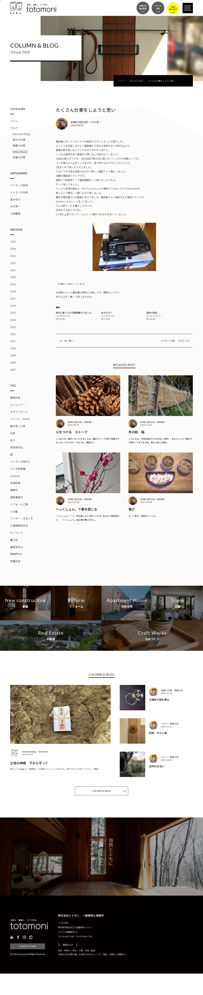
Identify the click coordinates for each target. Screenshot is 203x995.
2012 (13, 334)
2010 (13, 348)
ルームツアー (17, 405)
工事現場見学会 (19, 525)
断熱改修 (15, 397)
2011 (13, 341)
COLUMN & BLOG (101, 791)
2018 (13, 291)
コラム (14, 121)
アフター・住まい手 (21, 518)
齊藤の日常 (19, 145)
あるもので (106, 312)
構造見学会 (16, 547)
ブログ (14, 128)
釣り (12, 440)
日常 (12, 433)
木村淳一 (15, 206)
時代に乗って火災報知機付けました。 (74, 312)
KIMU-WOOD (20, 151)
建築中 (14, 490)
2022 (13, 263)
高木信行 (15, 199)
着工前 (14, 540)
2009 (13, 355)
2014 (13, 320)
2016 (13, 306)
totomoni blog (21, 134)
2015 (13, 313)
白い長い (69, 340)
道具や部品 (151, 312)
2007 (13, 370)
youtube (15, 476)
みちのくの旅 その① (173, 340)
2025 (13, 241)
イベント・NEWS (20, 419)
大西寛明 (15, 213)
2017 (13, 298)
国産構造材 (16, 497)
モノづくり (16, 533)
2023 (13, 256)
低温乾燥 (15, 483)
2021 (13, 270)
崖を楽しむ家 (17, 426)
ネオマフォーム (19, 412)
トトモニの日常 (19, 192)
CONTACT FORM (27, 946)
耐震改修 (15, 561)
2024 (13, 249)
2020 (13, 277)
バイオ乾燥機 (17, 469)
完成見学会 (16, 447)
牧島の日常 (19, 157)
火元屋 (14, 511)
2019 (13, 284)
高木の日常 (19, 139)
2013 (13, 327)
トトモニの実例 (19, 185)
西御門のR (16, 554)
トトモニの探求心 (20, 461)
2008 (13, 362)
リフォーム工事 (19, 504)
